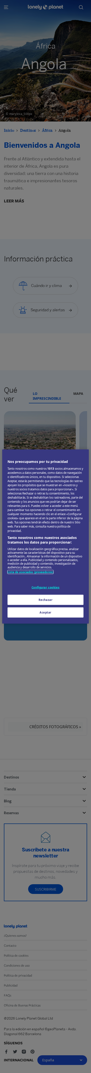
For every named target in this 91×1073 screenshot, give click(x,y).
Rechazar (46, 600)
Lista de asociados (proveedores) (30, 572)
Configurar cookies (45, 587)
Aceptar (45, 612)
